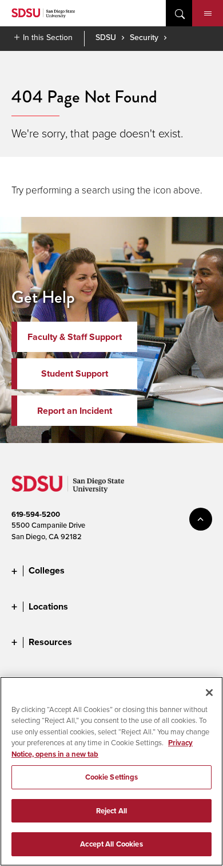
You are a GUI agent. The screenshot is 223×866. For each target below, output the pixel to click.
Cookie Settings (111, 777)
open (179, 13)
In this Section (48, 37)
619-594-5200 (35, 514)
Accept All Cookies (111, 844)
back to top (200, 519)
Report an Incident (74, 410)
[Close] (209, 692)
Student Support (74, 373)
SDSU (105, 37)
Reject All (111, 810)
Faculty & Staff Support (74, 336)
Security (144, 37)
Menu (207, 13)
